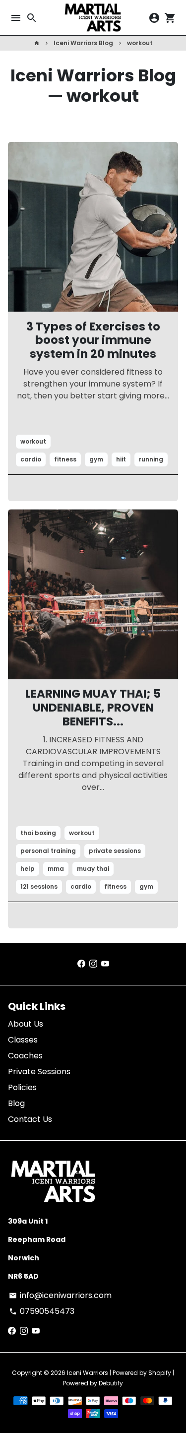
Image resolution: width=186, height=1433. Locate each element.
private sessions (115, 851)
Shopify (159, 1372)
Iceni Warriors (87, 1372)
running (151, 459)
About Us (25, 1024)
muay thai (93, 868)
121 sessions (39, 886)
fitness (65, 459)
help (27, 868)
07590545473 (41, 1311)
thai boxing (38, 833)
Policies (22, 1087)
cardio (30, 459)
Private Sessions (39, 1071)
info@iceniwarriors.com (60, 1295)
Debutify (111, 1383)
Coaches (25, 1055)
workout (140, 43)
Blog (16, 1103)
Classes (23, 1039)
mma (56, 868)
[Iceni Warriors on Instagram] (93, 964)
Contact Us (30, 1119)
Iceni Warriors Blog (83, 43)
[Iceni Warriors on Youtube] (105, 964)
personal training (48, 851)
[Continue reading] (93, 227)
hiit (121, 459)
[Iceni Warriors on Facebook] (81, 964)
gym (96, 459)
